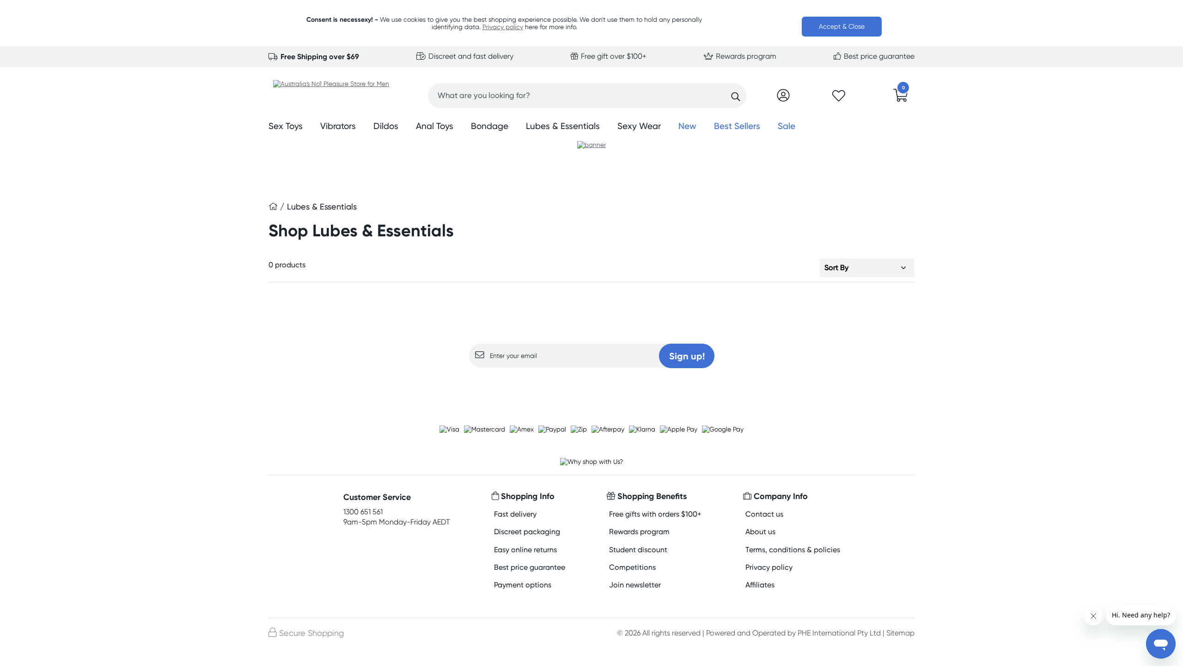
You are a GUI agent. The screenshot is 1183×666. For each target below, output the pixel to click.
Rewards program (745, 56)
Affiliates (759, 584)
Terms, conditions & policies (792, 549)
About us (760, 531)
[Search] (736, 97)
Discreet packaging (527, 531)
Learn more (591, 385)
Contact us (764, 514)
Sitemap (900, 633)
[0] (900, 98)
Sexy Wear (639, 126)
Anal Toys (434, 126)
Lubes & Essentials (563, 126)
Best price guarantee (878, 56)
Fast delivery (515, 514)
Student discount (638, 549)
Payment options (522, 584)
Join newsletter (635, 584)
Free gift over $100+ (612, 56)
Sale (786, 126)
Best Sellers (737, 126)
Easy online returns (525, 549)
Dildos (385, 126)
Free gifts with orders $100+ (655, 514)
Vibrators (338, 126)
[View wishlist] (838, 98)
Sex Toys (285, 126)
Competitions (632, 567)
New (687, 126)
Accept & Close (842, 26)
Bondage (489, 126)
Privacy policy (502, 27)
